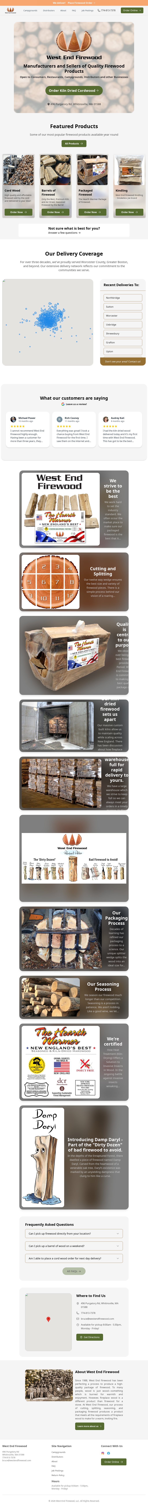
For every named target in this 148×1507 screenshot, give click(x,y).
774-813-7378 (88, 1313)
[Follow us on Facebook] (108, 1453)
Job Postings (88, 10)
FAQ (74, 10)
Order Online (130, 10)
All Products (72, 143)
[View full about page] (49, 1399)
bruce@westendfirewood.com (97, 1318)
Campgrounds (30, 10)
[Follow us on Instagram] (102, 1453)
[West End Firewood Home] (10, 10)
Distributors (49, 10)
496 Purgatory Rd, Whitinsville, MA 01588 (76, 104)
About (63, 10)
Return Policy (58, 1475)
